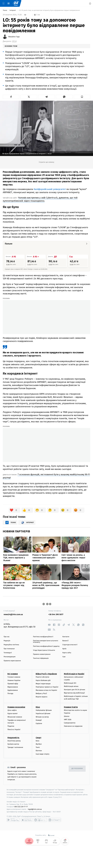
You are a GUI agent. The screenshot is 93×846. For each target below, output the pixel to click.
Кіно (38, 707)
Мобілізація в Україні (74, 674)
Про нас (7, 637)
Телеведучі (8, 653)
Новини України (14, 680)
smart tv (40, 820)
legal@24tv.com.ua (35, 809)
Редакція (7, 641)
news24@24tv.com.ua (13, 614)
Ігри (63, 657)
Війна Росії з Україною (46, 674)
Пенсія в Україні (14, 729)
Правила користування (12, 661)
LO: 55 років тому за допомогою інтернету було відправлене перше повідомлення (49, 10)
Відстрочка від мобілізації (74, 693)
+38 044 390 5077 (55, 614)
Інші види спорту (42, 754)
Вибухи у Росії (41, 693)
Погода (10, 693)
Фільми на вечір (42, 717)
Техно (5, 10)
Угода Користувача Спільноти (44, 650)
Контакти (65, 637)
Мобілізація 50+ (70, 683)
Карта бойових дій (43, 680)
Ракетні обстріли (42, 677)
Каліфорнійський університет (50, 189)
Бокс (37, 741)
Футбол (39, 744)
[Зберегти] (82, 97)
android (13, 820)
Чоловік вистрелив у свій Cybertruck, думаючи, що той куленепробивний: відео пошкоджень (40, 199)
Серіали (39, 723)
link (49, 625)
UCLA (14, 41)
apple (26, 820)
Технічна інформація (41, 658)
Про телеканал (9, 649)
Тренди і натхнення (15, 747)
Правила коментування (41, 654)
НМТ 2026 (67, 720)
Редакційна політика (11, 645)
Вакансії (65, 641)
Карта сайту (66, 653)
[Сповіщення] (90, 3)
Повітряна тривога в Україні (47, 687)
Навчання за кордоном (73, 726)
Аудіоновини (13, 690)
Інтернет (13, 10)
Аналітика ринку (14, 741)
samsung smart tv (54, 820)
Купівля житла (13, 744)
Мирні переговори (43, 684)
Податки (11, 726)
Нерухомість (13, 737)
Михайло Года (14, 37)
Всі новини (13, 674)
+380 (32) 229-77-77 (21, 807)
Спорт (38, 737)
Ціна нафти (12, 710)
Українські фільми (43, 713)
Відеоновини (13, 687)
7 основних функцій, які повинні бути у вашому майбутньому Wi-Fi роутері (46, 476)
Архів (64, 649)
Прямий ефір (13, 684)
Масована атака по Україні (46, 690)
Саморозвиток (69, 723)
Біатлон (39, 751)
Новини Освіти (71, 707)
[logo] (16, 3)
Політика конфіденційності (43, 637)
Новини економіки (16, 707)
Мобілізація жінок (71, 686)
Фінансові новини (15, 717)
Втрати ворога (41, 697)
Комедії (39, 720)
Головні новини (14, 677)
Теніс (38, 747)
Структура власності (69, 645)
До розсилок (77, 768)
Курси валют (13, 713)
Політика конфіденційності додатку (46, 646)
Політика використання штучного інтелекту (45, 641)
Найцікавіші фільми (44, 710)
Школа (66, 716)
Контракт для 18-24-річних (74, 690)
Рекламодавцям (9, 657)
